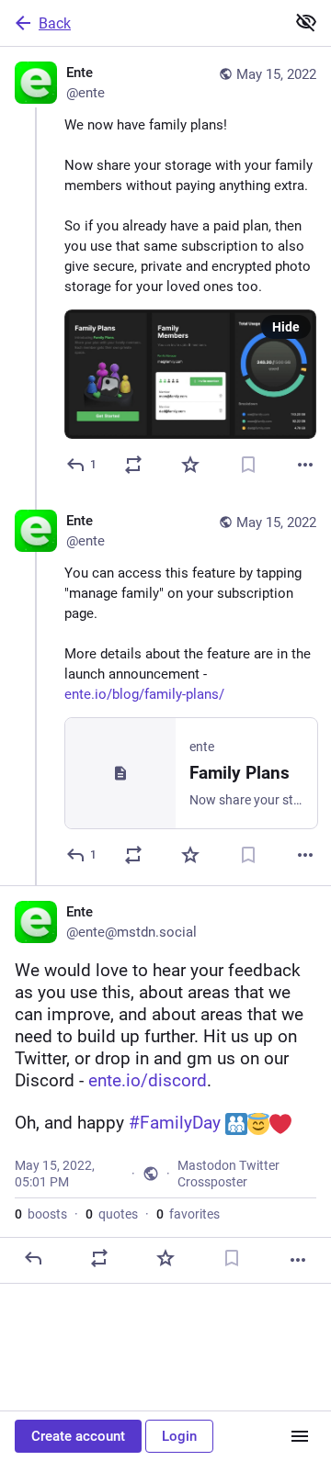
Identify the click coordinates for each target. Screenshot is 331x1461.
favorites (188, 1214)
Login (179, 1436)
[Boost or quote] (133, 465)
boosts (41, 1214)
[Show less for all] (306, 22)
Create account (78, 1436)
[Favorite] (190, 465)
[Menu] (299, 1436)
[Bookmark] (248, 465)
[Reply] (33, 1258)
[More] (305, 465)
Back (55, 23)
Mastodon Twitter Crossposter (228, 1173)
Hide (286, 327)
